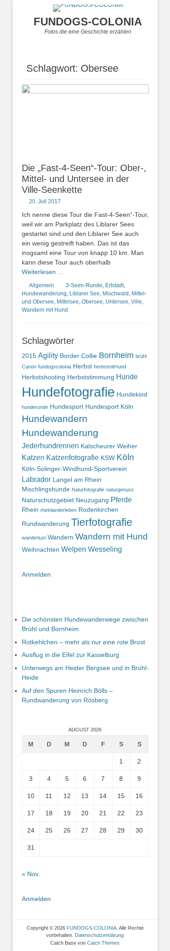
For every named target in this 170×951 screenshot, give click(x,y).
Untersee (117, 302)
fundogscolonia (54, 366)
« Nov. (31, 873)
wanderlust (34, 537)
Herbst (82, 366)
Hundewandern (54, 418)
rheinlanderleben (58, 510)
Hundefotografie (68, 391)
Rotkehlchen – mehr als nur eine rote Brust (83, 642)
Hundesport (66, 406)
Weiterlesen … (43, 271)
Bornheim (116, 355)
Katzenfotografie (72, 457)
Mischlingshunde (46, 489)
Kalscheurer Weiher (109, 446)
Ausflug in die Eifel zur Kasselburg (70, 654)
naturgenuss (120, 489)
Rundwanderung (45, 523)
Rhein (30, 509)
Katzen (33, 457)
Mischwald (115, 293)
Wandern (60, 537)
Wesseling (105, 549)
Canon (29, 366)
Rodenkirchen (98, 509)
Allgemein (41, 285)
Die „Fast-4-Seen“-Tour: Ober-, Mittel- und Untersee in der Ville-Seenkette (84, 179)
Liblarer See (84, 293)
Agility (48, 355)
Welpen (73, 549)
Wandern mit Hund (45, 310)
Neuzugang (92, 500)
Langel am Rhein (77, 479)
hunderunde (35, 407)
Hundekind (132, 394)
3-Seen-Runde (84, 285)
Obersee (92, 302)
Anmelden (36, 574)
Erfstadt (114, 285)
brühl (141, 356)
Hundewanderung (44, 293)
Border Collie (78, 355)
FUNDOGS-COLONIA (88, 21)
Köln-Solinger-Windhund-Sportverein (74, 468)
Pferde (121, 499)
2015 (29, 355)
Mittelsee (68, 302)
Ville (136, 302)
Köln (125, 457)
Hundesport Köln (109, 406)
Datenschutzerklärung (99, 935)
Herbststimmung (90, 377)
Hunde (127, 377)
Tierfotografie (101, 522)
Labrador (36, 479)
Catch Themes (103, 943)
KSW (108, 457)
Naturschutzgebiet (48, 500)
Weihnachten (40, 549)
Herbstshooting (43, 377)
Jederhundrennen (50, 445)
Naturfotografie (88, 489)
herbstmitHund (110, 366)
